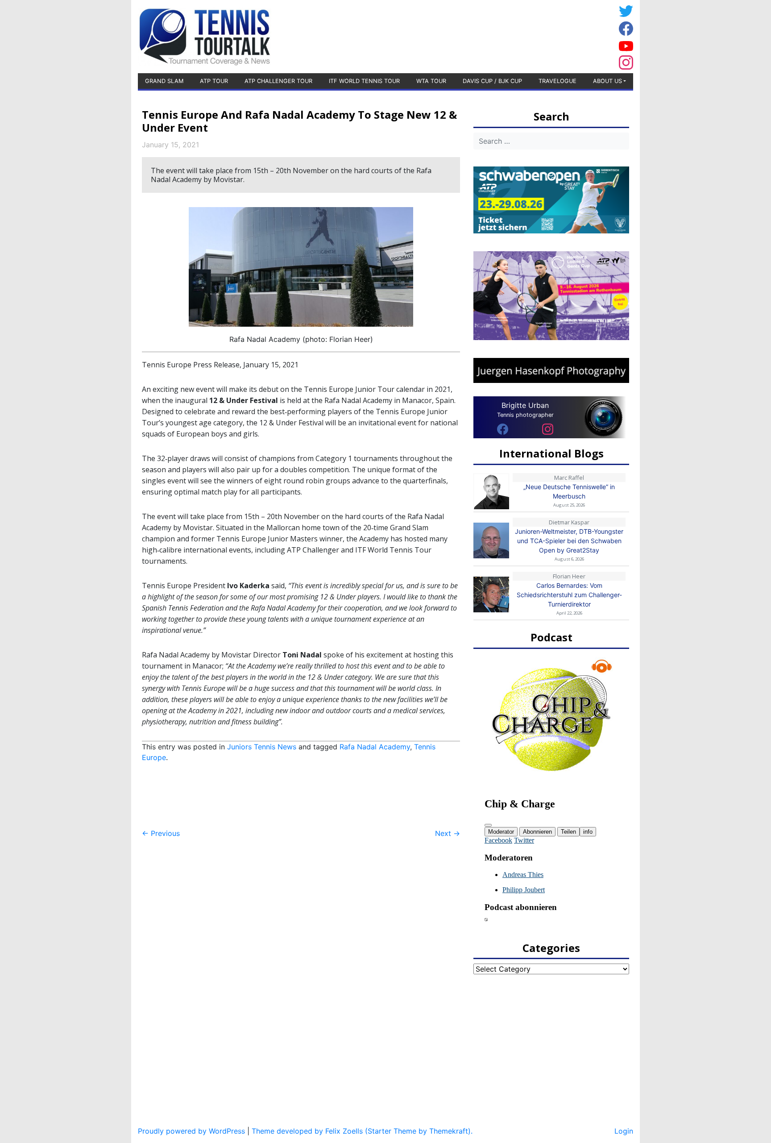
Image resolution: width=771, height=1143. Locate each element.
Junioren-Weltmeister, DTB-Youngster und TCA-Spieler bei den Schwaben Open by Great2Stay (569, 541)
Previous (161, 833)
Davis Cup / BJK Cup (492, 81)
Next (447, 833)
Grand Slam (164, 81)
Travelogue (557, 81)
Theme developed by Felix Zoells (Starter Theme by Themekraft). (362, 1130)
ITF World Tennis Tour (364, 81)
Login (623, 1130)
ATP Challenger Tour (278, 81)
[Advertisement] (544, 35)
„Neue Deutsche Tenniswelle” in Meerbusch (569, 491)
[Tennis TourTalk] (204, 35)
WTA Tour (431, 81)
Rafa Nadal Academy (375, 746)
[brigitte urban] (502, 428)
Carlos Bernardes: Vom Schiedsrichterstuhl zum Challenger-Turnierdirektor (569, 595)
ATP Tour (214, 81)
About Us (607, 81)
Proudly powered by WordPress (191, 1130)
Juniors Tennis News (261, 746)
